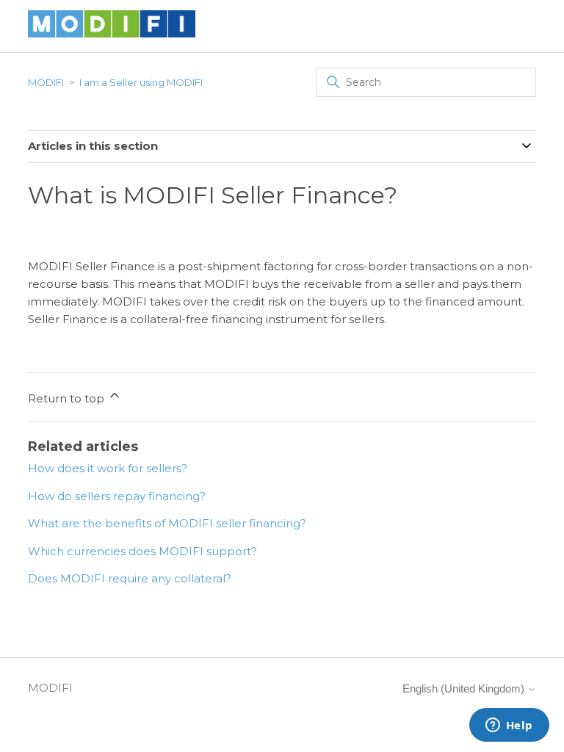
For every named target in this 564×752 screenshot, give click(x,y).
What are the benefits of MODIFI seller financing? (167, 523)
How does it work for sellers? (107, 468)
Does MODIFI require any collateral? (129, 578)
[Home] (111, 33)
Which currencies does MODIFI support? (142, 551)
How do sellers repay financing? (117, 496)
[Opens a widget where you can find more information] (509, 726)
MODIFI (46, 82)
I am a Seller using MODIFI (141, 82)
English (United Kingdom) (464, 688)
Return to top (67, 398)
